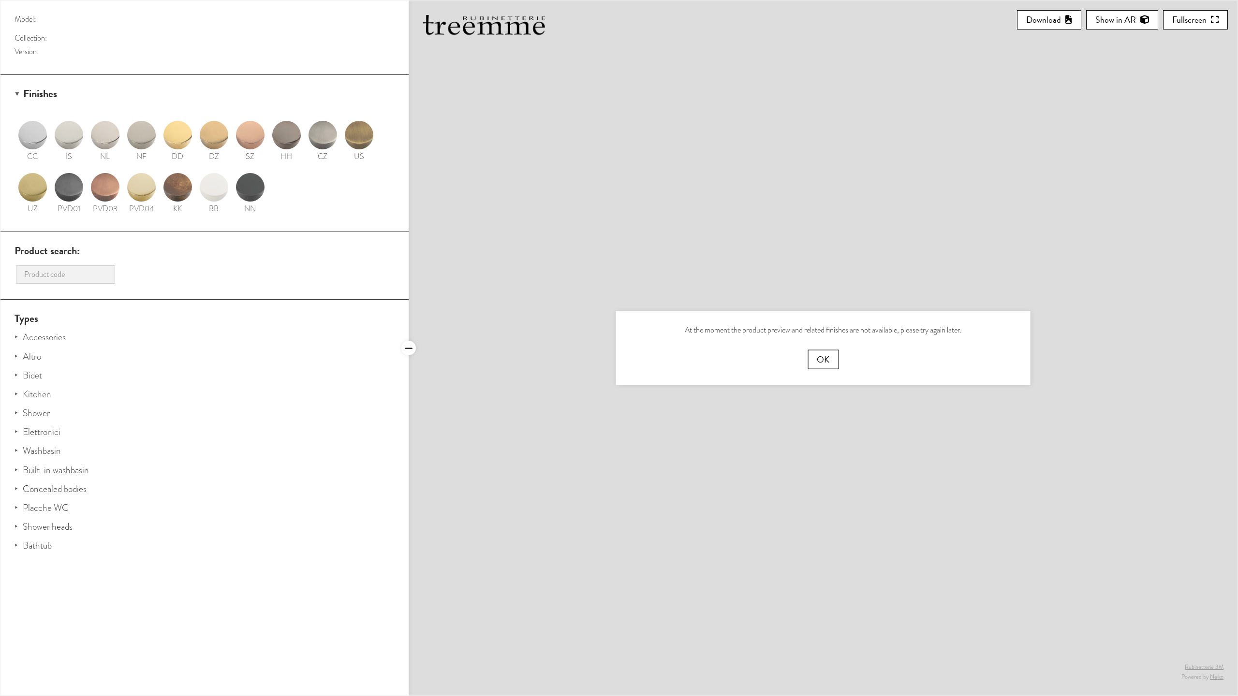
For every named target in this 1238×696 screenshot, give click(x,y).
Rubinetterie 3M (1204, 667)
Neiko (1216, 677)
